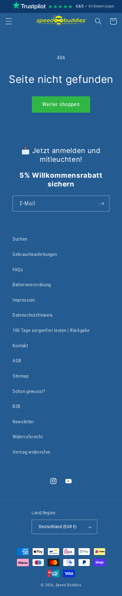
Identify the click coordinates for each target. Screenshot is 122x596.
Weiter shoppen (60, 104)
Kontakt (20, 346)
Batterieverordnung (32, 285)
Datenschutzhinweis (33, 315)
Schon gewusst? (29, 391)
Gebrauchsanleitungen (35, 254)
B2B (16, 406)
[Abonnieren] (101, 204)
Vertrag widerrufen (31, 452)
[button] (8, 21)
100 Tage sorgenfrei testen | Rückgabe (51, 330)
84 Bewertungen (101, 6)
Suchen (20, 239)
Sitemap (21, 376)
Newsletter (23, 422)
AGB (17, 361)
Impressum (24, 300)
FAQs (18, 270)
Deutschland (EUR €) (57, 526)
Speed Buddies (68, 585)
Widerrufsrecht (28, 437)
